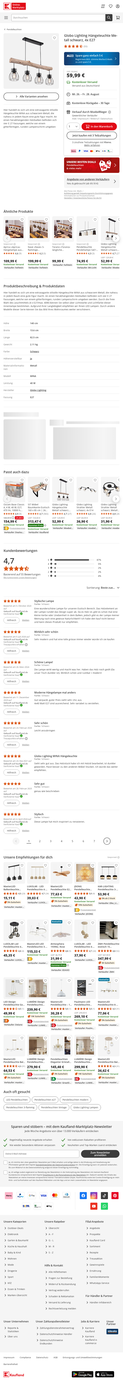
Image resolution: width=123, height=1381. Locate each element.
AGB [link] (55, 1357)
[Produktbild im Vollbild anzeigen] (31, 61)
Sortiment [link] (95, 1246)
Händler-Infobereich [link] (100, 1302)
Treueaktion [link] (96, 1258)
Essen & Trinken (16, 1289)
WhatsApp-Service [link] (99, 1283)
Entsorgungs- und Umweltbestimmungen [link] (82, 1357)
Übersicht (54, 1228)
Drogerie (12, 1270)
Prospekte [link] (95, 1234)
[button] (74, 560)
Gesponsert (8, 244)
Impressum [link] (9, 1357)
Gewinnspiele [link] (97, 1264)
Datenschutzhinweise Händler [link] (56, 1334)
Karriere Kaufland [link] (90, 1329)
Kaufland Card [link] (97, 1240)
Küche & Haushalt (17, 1246)
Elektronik (13, 1234)
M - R (51, 1246)
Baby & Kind (14, 1252)
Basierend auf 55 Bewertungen (22, 574)
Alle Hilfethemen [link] (58, 1271)
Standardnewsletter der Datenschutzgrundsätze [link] (55, 1164)
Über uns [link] (13, 1336)
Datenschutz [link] (42, 1357)
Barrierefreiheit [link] (11, 1364)
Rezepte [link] (94, 1252)
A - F (51, 1234)
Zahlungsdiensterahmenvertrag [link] (57, 1327)
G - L (51, 1240)
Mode (11, 1264)
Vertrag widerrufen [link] (59, 1290)
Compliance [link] (25, 1357)
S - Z (51, 1252)
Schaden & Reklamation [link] (61, 1296)
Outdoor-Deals (15, 1228)
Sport (10, 1276)
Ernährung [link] (95, 1270)
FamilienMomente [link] (99, 1276)
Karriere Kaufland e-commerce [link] (91, 1340)
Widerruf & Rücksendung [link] (62, 1284)
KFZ (10, 1283)
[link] (103, 6)
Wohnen (12, 1258)
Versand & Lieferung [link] (60, 1302)
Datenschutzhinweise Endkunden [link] (51, 1342)
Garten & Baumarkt (18, 1240)
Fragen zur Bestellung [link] (60, 1278)
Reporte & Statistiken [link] (13, 1329)
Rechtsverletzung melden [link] (62, 1308)
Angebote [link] (95, 1228)
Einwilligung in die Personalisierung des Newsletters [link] (64, 1175)
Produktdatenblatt (17, 528)
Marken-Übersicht (17, 1295)
